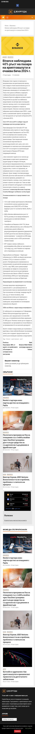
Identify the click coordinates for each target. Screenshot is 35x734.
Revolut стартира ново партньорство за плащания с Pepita (16, 402)
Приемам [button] (17, 731)
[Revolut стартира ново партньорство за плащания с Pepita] (17, 386)
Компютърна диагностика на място (15, 520)
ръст (21, 339)
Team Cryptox (7, 75)
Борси (4, 474)
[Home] (3, 17)
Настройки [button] (28, 728)
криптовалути (15, 339)
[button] (7, 17)
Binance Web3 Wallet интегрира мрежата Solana (25, 346)
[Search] (32, 17)
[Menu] (7, 17)
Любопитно (10, 57)
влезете (13, 363)
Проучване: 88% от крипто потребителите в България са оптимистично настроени (10, 348)
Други (4, 669)
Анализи (5, 57)
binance (8, 339)
